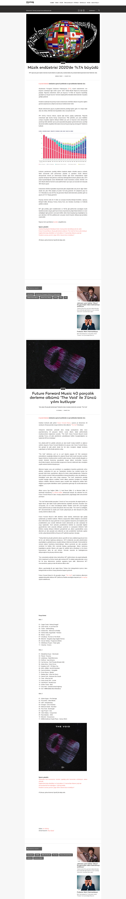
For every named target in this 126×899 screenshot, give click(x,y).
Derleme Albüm (38, 858)
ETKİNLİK (76, 2)
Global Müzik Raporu (32, 297)
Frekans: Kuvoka (30, 10)
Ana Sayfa (30, 294)
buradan (55, 222)
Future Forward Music (64, 423)
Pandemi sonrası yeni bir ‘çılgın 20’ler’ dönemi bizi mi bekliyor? (56, 235)
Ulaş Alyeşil (51, 830)
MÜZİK (61, 2)
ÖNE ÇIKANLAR (68, 2)
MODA (88, 2)
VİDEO (57, 2)
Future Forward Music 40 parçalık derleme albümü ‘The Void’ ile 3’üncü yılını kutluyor (63, 231)
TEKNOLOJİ (83, 2)
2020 (55, 297)
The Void (55, 854)
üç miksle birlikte (57, 492)
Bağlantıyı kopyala (34, 288)
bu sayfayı (84, 577)
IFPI (69, 88)
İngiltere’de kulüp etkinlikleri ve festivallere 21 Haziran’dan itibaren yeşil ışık (60, 233)
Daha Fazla (95, 2)
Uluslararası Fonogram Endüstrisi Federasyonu (48, 294)
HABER (52, 2)
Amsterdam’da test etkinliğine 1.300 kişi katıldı (52, 785)
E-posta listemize (44, 83)
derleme (29, 858)
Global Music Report (46, 297)
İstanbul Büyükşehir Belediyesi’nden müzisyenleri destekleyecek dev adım (60, 229)
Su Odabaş (46, 828)
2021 (61, 297)
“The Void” (74, 425)
